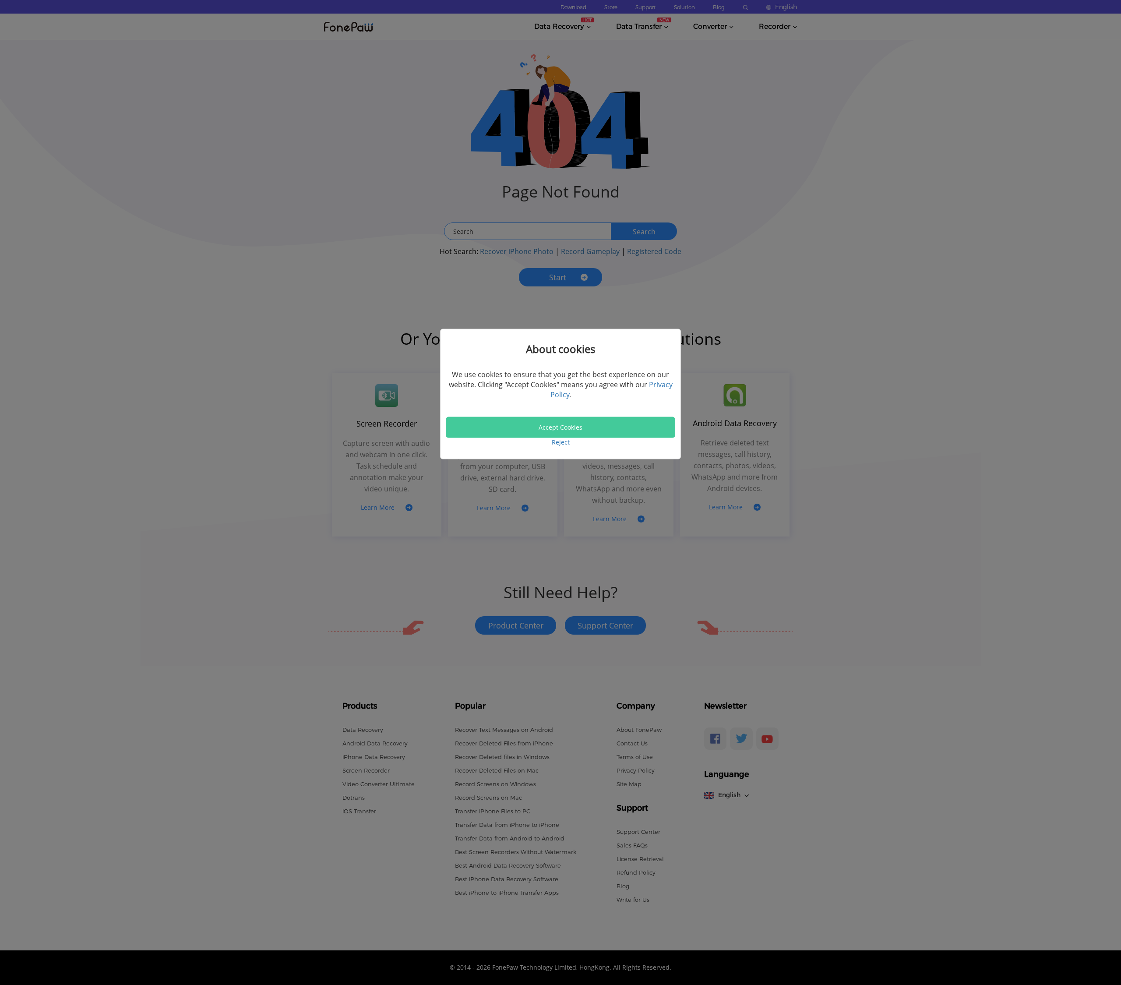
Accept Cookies (560, 427)
